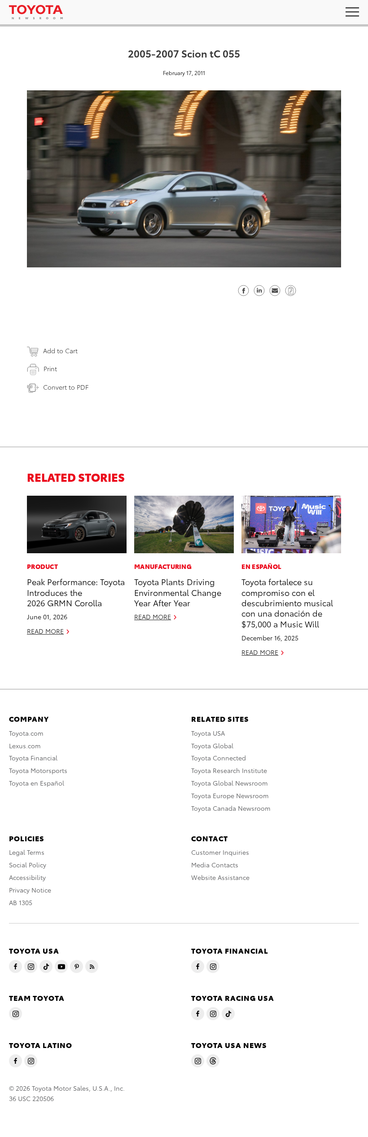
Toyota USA (208, 732)
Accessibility (27, 877)
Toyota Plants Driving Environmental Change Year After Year (177, 592)
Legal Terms (26, 852)
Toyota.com (26, 732)
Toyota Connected (218, 757)
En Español (261, 566)
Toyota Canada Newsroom (231, 808)
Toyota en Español (36, 782)
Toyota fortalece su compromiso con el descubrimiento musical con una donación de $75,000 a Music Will (287, 602)
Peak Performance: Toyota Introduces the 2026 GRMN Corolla (76, 592)
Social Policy (27, 864)
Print (50, 368)
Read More (45, 630)
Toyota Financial (33, 757)
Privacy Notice (30, 889)
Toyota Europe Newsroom (230, 795)
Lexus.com (25, 745)
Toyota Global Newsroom (229, 782)
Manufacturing (163, 566)
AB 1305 (20, 902)
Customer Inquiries (220, 852)
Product (42, 566)
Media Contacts (214, 864)
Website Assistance (220, 877)
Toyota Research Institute (229, 770)
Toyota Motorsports (38, 770)
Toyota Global (212, 745)
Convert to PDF (65, 386)
